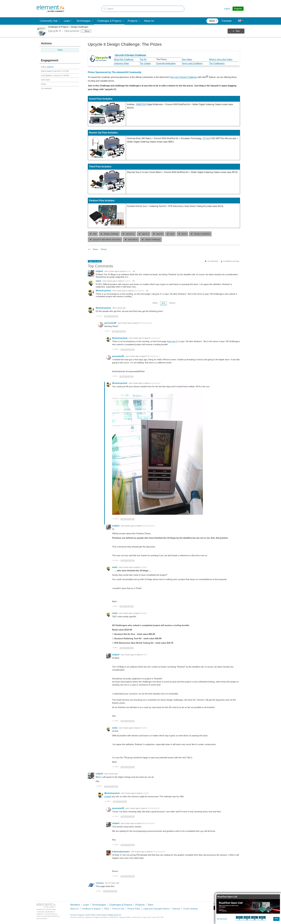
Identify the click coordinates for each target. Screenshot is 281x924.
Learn (86, 904)
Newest (172, 303)
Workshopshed (104, 290)
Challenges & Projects (58, 27)
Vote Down (101, 316)
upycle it (145, 234)
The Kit (143, 59)
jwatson (50, 67)
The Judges (145, 63)
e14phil (100, 271)
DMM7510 (141, 104)
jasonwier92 (139, 291)
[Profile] (239, 21)
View (276, 918)
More (87, 31)
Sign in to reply (95, 261)
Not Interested (222, 919)
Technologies (99, 904)
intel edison (133, 240)
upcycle (159, 234)
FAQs (106, 908)
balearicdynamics (121, 851)
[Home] (50, 8)
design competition (202, 234)
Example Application (166, 63)
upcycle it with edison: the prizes (107, 240)
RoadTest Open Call (227, 896)
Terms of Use (118, 908)
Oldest (155, 303)
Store (150, 904)
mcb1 (128, 271)
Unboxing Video (121, 63)
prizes (184, 234)
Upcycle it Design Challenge (130, 55)
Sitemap (176, 908)
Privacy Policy (133, 908)
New (238, 31)
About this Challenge (123, 59)
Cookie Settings (190, 908)
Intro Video (187, 59)
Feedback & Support (91, 908)
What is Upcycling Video (220, 59)
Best (163, 303)
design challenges (152, 240)
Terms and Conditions (192, 63)
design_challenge (111, 234)
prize (172, 234)
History (104, 249)
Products (140, 904)
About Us (74, 908)
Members (75, 904)
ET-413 (206, 138)
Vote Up (97, 316)
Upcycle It (172, 341)
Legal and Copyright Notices (156, 908)
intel (94, 234)
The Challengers (217, 63)
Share (60, 50)
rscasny (100, 883)
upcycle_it (130, 234)
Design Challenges (79, 27)
